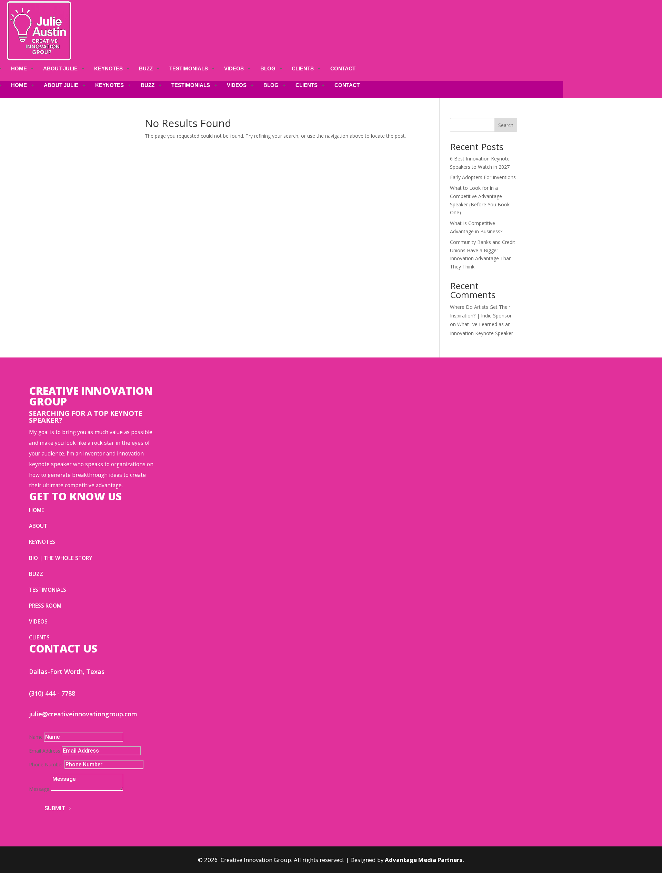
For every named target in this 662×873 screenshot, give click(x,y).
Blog (267, 68)
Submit (54, 808)
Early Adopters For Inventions (483, 177)
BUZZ (36, 574)
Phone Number (46, 764)
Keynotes (108, 68)
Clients (303, 68)
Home (19, 68)
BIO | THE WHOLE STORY (60, 558)
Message (39, 789)
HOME (36, 510)
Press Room (45, 605)
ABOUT (38, 526)
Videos (234, 68)
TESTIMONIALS (47, 590)
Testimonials (188, 68)
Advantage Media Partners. (424, 860)
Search (505, 125)
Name (36, 737)
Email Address (44, 750)
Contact (342, 68)
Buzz (146, 68)
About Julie (60, 68)
